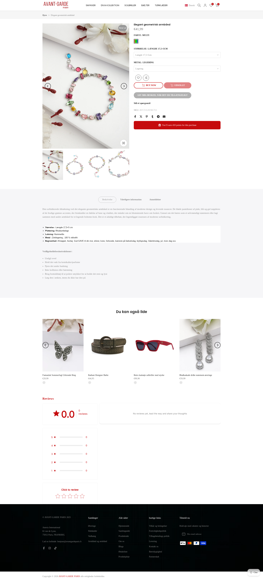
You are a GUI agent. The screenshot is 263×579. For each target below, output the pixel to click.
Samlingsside (124, 531)
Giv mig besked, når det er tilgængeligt (163, 95)
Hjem (44, 15)
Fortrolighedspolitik (157, 531)
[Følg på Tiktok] (55, 548)
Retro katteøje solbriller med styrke (149, 375)
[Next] (124, 86)
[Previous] (48, 86)
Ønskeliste (123, 552)
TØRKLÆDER (161, 5)
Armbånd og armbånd (97, 541)
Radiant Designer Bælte (98, 375)
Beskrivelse (107, 199)
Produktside (124, 536)
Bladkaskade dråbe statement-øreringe (195, 375)
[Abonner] (215, 534)
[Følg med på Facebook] (43, 548)
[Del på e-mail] (164, 116)
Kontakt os (153, 546)
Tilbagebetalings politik (159, 536)
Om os (121, 541)
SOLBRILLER (130, 5)
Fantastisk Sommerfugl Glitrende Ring (59, 375)
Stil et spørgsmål (142, 103)
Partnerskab (154, 557)
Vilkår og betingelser (158, 526)
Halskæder (92, 531)
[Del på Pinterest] (146, 116)
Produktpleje (124, 557)
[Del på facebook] (135, 116)
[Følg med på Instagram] (49, 548)
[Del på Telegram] (158, 116)
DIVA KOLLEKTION (110, 5)
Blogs (121, 546)
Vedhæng (92, 536)
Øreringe (92, 526)
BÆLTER (145, 5)
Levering (153, 541)
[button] (190, 5)
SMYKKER (91, 5)
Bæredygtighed (155, 552)
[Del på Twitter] (141, 116)
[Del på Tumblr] (152, 116)
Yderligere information (131, 199)
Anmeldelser (155, 199)
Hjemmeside (124, 526)
